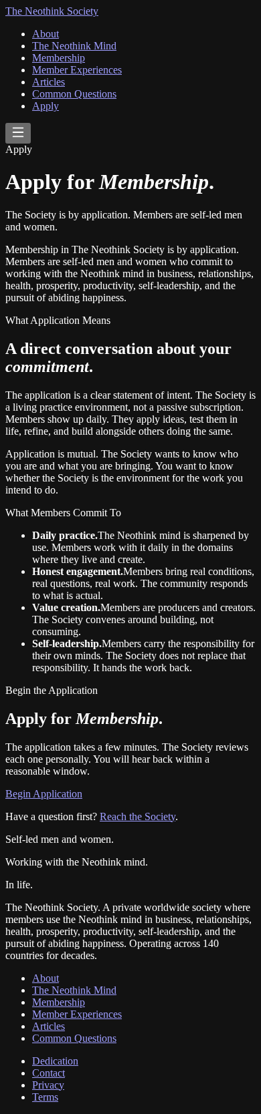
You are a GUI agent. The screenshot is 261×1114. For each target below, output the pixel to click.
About (45, 33)
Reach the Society (137, 816)
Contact (48, 1073)
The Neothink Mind (74, 45)
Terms (45, 1097)
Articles (48, 81)
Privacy (48, 1085)
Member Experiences (77, 69)
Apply (45, 106)
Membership (58, 57)
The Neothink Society (51, 11)
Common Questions (74, 94)
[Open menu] (18, 133)
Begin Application (43, 793)
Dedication (55, 1061)
